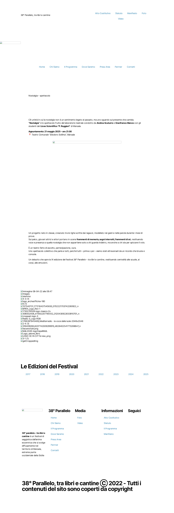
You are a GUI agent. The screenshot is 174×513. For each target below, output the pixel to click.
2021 (86, 374)
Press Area (105, 67)
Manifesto (132, 13)
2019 (57, 374)
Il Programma (70, 67)
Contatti (131, 67)
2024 (131, 374)
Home (42, 67)
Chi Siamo (54, 67)
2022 (101, 374)
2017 (28, 374)
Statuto (119, 13)
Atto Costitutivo (103, 13)
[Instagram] (137, 418)
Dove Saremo (88, 67)
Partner (118, 67)
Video (121, 18)
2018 (42, 374)
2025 (145, 374)
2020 (71, 374)
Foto (144, 13)
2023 (115, 374)
